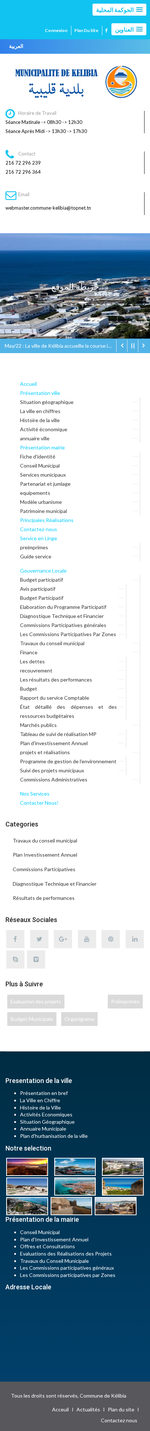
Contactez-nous (38, 529)
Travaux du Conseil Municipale (54, 1261)
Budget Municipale (32, 1019)
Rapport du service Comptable (54, 698)
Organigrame (79, 1019)
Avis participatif (37, 589)
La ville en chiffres (40, 411)
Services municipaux (43, 475)
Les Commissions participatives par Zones (67, 1275)
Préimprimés (125, 1001)
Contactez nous (119, 1420)
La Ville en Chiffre (40, 1100)
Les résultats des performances (56, 679)
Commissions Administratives (53, 779)
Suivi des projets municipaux (52, 770)
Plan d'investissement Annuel (54, 743)
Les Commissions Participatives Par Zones (68, 634)
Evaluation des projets (36, 1001)
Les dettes (32, 661)
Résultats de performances (44, 898)
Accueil (28, 384)
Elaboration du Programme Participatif (63, 607)
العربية (16, 46)
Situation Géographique (47, 1122)
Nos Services (35, 794)
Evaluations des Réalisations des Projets (66, 1253)
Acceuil (60, 1409)
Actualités (88, 1409)
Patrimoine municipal (43, 511)
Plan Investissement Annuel (45, 855)
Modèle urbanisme (41, 502)
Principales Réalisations (47, 520)
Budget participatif (41, 580)
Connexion (56, 30)
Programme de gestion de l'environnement (68, 761)
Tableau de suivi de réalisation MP (58, 734)
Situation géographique (47, 402)
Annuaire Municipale (43, 1128)
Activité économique (43, 429)
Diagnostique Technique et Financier (62, 616)
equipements (35, 493)
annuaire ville (35, 438)
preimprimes (34, 547)
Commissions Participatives (44, 869)
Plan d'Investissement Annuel (54, 1239)
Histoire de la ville (40, 420)
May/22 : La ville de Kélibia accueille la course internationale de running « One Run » (60, 346)
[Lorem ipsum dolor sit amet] (29, 1166)
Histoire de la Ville (40, 1107)
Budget (28, 689)
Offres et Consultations (47, 1246)
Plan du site (86, 30)
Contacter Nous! (39, 803)
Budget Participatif (41, 598)
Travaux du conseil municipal (52, 643)
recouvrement (36, 670)
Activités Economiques (46, 1114)
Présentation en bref (44, 1093)
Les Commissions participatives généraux (67, 1268)
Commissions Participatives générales (63, 625)
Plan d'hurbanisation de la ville (54, 1136)
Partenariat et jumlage (45, 484)
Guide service (35, 556)
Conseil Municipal (40, 465)
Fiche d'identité (37, 456)
